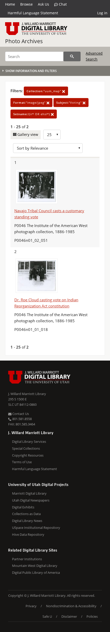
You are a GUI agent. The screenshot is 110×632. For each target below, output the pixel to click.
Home (10, 4)
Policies (92, 616)
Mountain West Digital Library (34, 565)
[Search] (72, 56)
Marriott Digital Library (29, 493)
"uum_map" (44, 91)
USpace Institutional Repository (36, 527)
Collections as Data (26, 513)
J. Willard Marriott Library (27, 393)
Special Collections (26, 448)
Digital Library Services (29, 441)
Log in (102, 12)
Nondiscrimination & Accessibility (71, 606)
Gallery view (27, 134)
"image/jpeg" (30, 102)
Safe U (47, 616)
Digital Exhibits (23, 507)
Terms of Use (22, 462)
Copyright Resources (27, 455)
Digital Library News (27, 520)
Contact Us (20, 413)
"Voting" (69, 102)
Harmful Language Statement (33, 12)
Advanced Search (94, 56)
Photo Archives (24, 41)
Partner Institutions (27, 559)
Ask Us (43, 4)
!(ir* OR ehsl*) (32, 114)
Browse (26, 4)
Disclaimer (69, 616)
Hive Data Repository (28, 534)
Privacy (31, 606)
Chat (62, 4)
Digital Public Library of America (36, 572)
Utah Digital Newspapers (30, 500)
